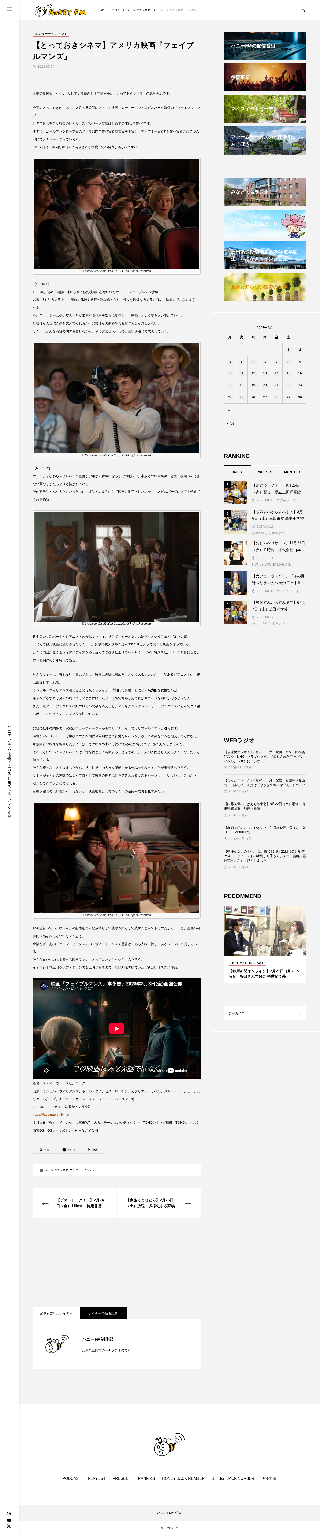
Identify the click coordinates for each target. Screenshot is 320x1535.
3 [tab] (269, 952)
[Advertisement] (117, 1263)
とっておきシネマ (57, 1170)
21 (277, 385)
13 (265, 373)
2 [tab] (265, 952)
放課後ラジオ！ (287, 500)
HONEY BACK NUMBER (183, 1478)
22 (288, 385)
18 (241, 385)
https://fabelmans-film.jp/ (51, 1114)
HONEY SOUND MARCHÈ (271, 564)
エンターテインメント (84, 1170)
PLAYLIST (97, 1478)
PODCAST (72, 1478)
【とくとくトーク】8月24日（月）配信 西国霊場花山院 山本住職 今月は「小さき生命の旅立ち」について (265, 782)
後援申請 (268, 1478)
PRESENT (122, 1478)
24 (230, 397)
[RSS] (9, 1526)
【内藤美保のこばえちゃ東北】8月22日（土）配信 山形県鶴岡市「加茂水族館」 (264, 806)
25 (241, 397)
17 (230, 385)
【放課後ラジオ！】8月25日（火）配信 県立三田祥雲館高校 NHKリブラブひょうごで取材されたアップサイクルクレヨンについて (264, 756)
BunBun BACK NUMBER (233, 1478)
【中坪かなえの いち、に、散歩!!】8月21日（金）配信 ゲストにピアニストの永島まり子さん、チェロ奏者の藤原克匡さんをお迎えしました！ (265, 856)
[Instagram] (9, 1514)
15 (288, 373)
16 (300, 373)
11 (241, 373)
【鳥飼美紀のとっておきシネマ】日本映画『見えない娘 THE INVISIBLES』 (265, 830)
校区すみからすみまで (268, 533)
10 (230, 373)
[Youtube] (9, 1520)
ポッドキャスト (287, 591)
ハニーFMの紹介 (169, 1513)
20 (265, 385)
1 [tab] (261, 952)
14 (277, 373)
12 (253, 373)
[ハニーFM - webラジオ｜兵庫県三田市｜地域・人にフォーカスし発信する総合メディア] (60, 10)
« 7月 (230, 423)
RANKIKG (146, 1478)
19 (253, 385)
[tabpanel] (265, 944)
